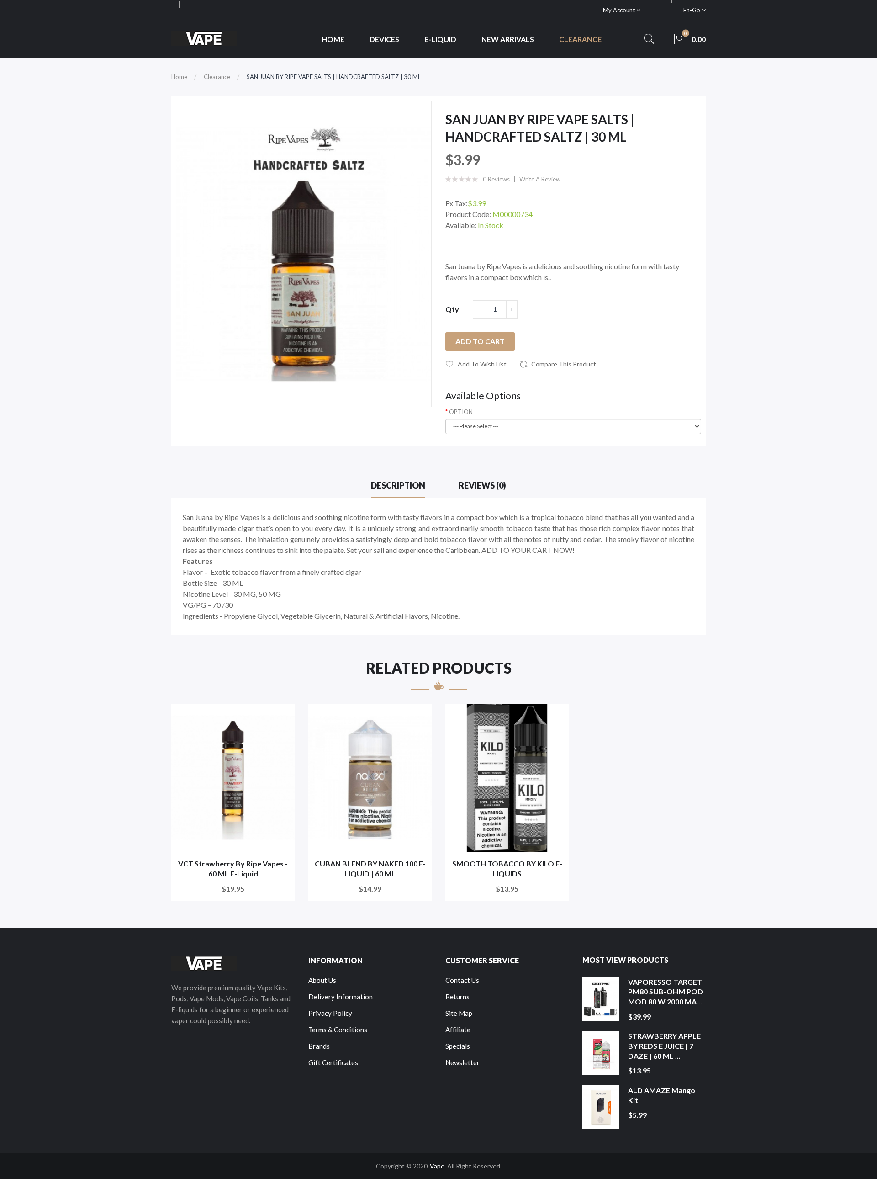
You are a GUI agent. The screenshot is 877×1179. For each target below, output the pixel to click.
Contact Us (462, 980)
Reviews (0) (482, 485)
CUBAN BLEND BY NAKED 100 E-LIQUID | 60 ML (370, 868)
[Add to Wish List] (281, 716)
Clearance (217, 76)
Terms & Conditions (337, 1029)
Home (179, 76)
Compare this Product (563, 364)
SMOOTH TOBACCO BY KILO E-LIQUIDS (507, 868)
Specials (457, 1046)
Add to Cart (480, 341)
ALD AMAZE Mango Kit (661, 1095)
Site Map (458, 1013)
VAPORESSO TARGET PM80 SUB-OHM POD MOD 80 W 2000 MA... (665, 991)
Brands (319, 1046)
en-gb (692, 10)
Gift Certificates (333, 1062)
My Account (619, 10)
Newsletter (462, 1062)
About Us (322, 980)
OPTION (461, 411)
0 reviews (496, 179)
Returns (457, 997)
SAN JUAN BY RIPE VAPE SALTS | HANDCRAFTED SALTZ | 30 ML (334, 76)
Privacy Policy (330, 1013)
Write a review (539, 179)
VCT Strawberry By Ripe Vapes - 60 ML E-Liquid (233, 868)
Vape (437, 1166)
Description (398, 485)
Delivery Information (340, 997)
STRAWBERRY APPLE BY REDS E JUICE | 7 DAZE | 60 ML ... (664, 1045)
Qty (452, 309)
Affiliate (457, 1029)
